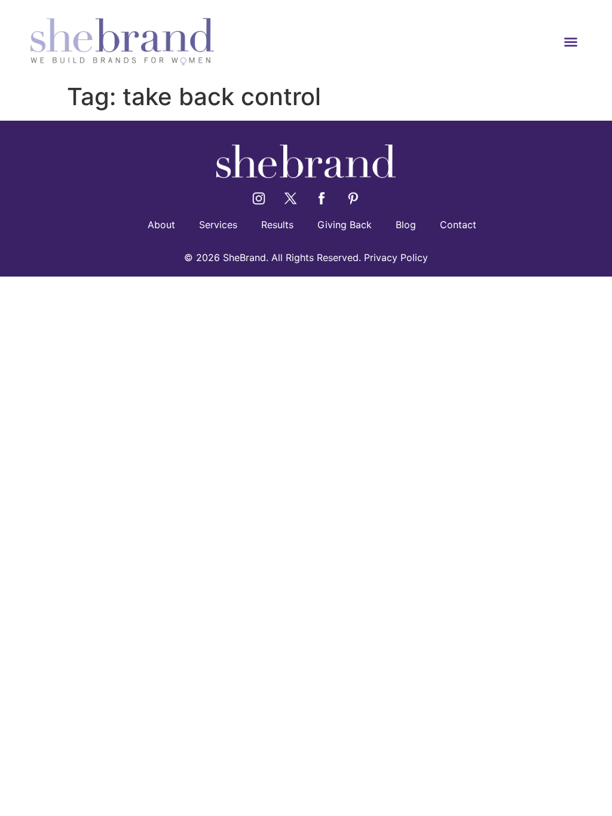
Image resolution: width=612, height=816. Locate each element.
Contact (458, 225)
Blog (406, 225)
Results (277, 225)
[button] (571, 42)
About (161, 225)
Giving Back (344, 225)
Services (218, 225)
